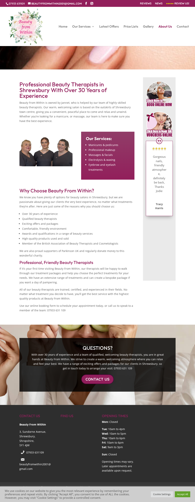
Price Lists (131, 26)
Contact (183, 26)
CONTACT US (97, 379)
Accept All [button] (182, 494)
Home (63, 26)
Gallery (148, 26)
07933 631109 (35, 452)
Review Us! (181, 3)
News (158, 3)
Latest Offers (109, 26)
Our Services (81, 26)
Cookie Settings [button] (162, 494)
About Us (165, 26)
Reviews (145, 3)
